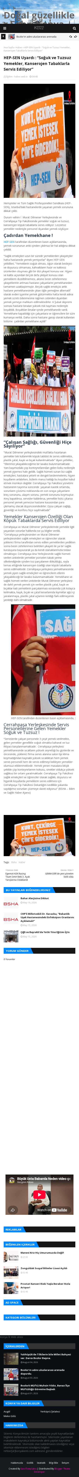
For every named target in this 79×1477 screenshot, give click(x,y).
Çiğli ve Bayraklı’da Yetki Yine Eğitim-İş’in (45, 932)
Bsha (14, 862)
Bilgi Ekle (53, 1462)
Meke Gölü (10, 1416)
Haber (19, 47)
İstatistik (41, 1462)
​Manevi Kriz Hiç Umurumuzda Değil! (42, 1252)
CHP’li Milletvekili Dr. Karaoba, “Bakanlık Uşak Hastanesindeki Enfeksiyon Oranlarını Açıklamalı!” (47, 917)
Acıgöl (7, 1411)
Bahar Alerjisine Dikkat (35, 898)
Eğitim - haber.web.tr (17, 76)
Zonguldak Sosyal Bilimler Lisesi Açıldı (44, 1268)
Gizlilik (30, 1462)
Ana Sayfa (9, 47)
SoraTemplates (29, 1468)
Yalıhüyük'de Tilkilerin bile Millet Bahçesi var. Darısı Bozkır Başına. (46, 1356)
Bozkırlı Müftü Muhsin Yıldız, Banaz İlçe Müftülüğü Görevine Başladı (45, 1387)
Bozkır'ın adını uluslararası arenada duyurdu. (42, 1371)
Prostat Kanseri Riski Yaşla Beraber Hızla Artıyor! (45, 1285)
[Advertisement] (39, 1070)
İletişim (65, 1462)
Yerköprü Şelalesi (50, 1411)
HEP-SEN (9, 242)
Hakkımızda (17, 1462)
